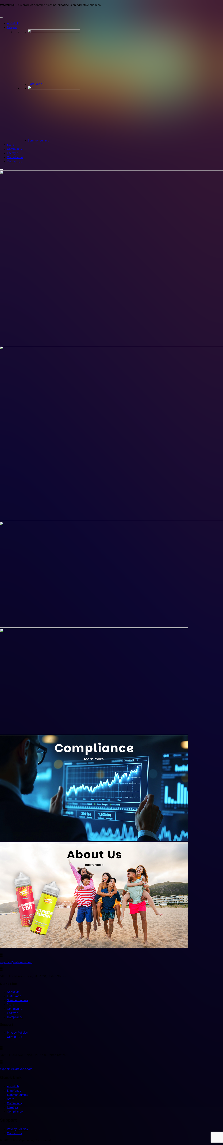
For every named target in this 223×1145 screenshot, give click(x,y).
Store (10, 144)
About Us (13, 23)
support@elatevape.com (16, 962)
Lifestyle (12, 153)
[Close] (1, 169)
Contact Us (14, 161)
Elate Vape (35, 84)
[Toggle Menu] (1, 17)
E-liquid (12, 27)
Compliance (15, 157)
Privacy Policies (17, 1032)
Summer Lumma (38, 140)
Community (14, 149)
